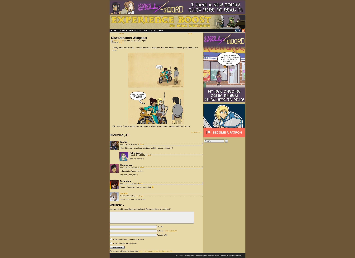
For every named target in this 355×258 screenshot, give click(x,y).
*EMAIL (167, 231)
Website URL (162, 235)
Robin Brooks (118, 41)
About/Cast (135, 30)
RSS (243, 30)
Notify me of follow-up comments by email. (128, 239)
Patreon (158, 30)
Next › (190, 34)
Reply (142, 144)
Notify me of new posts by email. (125, 244)
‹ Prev (121, 34)
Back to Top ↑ (238, 255)
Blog (120, 43)
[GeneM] (114, 200)
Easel (217, 255)
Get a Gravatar (171, 231)
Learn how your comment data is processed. (155, 251)
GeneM (123, 193)
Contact (147, 30)
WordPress (208, 255)
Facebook (240, 30)
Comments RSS (196, 132)
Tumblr (236, 30)
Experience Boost (178, 22)
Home (113, 30)
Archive (122, 30)
